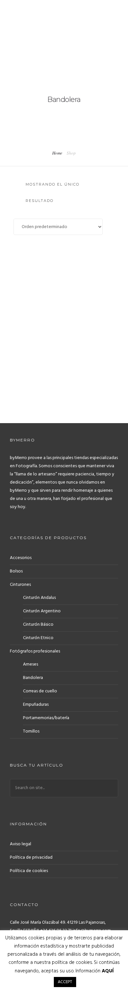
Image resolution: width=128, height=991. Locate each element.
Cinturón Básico (38, 624)
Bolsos (16, 571)
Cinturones (20, 584)
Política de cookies (29, 871)
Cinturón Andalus (39, 598)
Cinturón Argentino (42, 611)
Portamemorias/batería (46, 718)
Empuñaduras (36, 704)
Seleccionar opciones (62, 390)
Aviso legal (20, 844)
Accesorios (21, 558)
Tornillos (31, 731)
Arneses (30, 664)
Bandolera (33, 678)
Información (94, 971)
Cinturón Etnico (38, 638)
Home (57, 153)
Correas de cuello (40, 691)
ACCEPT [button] (65, 982)
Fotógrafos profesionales (35, 651)
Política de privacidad (31, 857)
